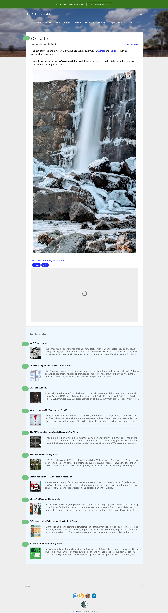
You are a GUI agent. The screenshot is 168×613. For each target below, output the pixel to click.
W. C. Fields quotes (39, 343)
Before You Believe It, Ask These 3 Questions (51, 476)
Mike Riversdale (41, 14)
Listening (89, 22)
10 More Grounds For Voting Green (46, 543)
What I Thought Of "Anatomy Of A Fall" (48, 410)
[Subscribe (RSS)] (81, 597)
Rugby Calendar (116, 22)
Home (38, 22)
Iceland (36, 265)
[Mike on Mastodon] (75, 597)
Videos (78, 22)
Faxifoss (114, 50)
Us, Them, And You (38, 387)
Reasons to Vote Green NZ (99, 4)
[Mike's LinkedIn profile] (94, 597)
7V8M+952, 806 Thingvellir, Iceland (48, 260)
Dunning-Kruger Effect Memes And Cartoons (51, 365)
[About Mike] (88, 597)
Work (131, 22)
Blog (57, 22)
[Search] (141, 14)
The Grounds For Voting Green (44, 454)
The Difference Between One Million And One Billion (54, 432)
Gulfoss (101, 50)
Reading (101, 22)
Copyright (74, 611)
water (45, 265)
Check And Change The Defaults (45, 499)
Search (48, 22)
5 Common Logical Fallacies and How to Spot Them (53, 521)
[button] (26, 38)
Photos (67, 22)
